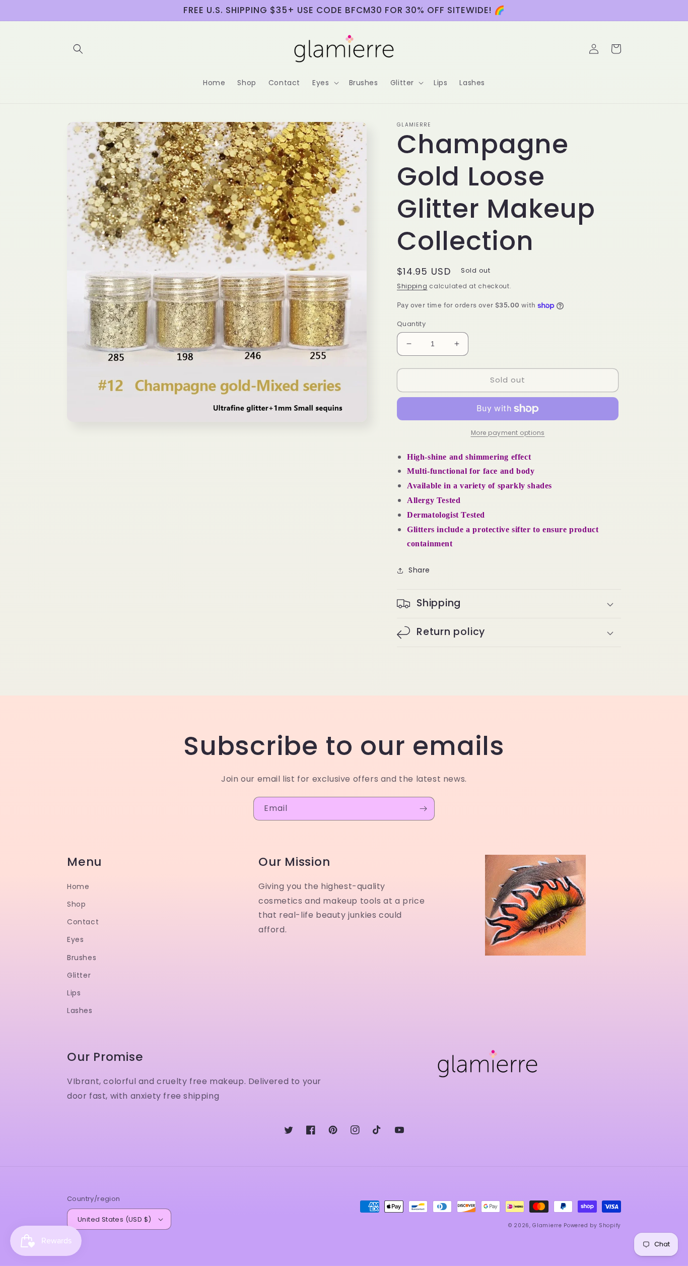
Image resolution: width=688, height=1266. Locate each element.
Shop (76, 904)
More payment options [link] (508, 432)
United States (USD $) (114, 1219)
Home (78, 886)
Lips (74, 993)
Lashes (80, 1010)
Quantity (411, 324)
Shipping (412, 286)
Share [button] (419, 570)
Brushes (81, 958)
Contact (83, 922)
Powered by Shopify (592, 1225)
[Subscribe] (423, 808)
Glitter (79, 975)
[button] (78, 49)
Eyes (75, 939)
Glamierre (547, 1225)
